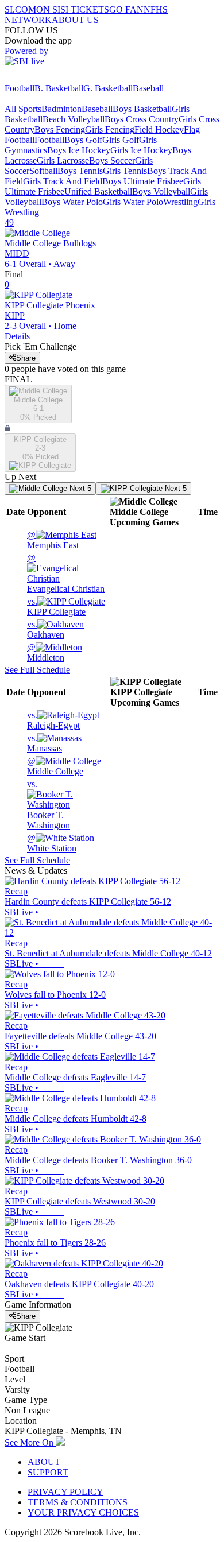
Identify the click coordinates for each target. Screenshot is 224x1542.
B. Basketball (58, 88)
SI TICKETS (84, 9)
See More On (30, 1442)
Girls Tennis (125, 171)
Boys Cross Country (142, 119)
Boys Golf (83, 140)
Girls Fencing (109, 129)
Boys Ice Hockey (78, 150)
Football (19, 88)
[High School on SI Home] (49, 78)
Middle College (55, 766)
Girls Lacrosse (63, 160)
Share (26, 358)
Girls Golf (120, 140)
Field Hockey (159, 129)
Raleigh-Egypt (53, 720)
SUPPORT (48, 1472)
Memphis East (53, 540)
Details (17, 336)
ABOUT (44, 1462)
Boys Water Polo (72, 202)
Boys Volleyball (161, 191)
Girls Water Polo (133, 202)
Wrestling (180, 202)
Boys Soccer (112, 160)
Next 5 (79, 488)
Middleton (45, 652)
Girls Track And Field (62, 181)
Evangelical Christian (66, 573)
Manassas (44, 743)
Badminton (61, 109)
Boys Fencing (59, 129)
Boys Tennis (80, 171)
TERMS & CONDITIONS (78, 1502)
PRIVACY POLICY (65, 1492)
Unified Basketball (98, 191)
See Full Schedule (37, 670)
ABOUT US (75, 20)
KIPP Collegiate (56, 606)
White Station (51, 843)
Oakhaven (45, 629)
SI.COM (20, 9)
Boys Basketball (142, 109)
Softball (43, 171)
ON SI (48, 9)
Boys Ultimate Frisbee (142, 181)
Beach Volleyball (74, 119)
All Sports (23, 109)
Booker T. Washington (48, 804)
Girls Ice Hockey (141, 150)
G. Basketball (108, 88)
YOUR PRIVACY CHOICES (83, 1512)
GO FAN (126, 9)
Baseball (148, 88)
